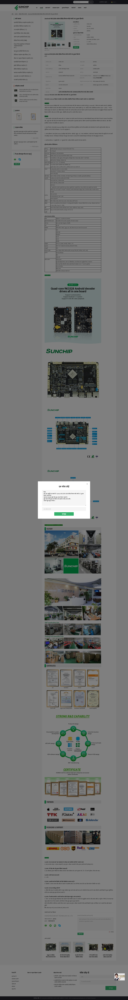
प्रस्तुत (64, 514)
